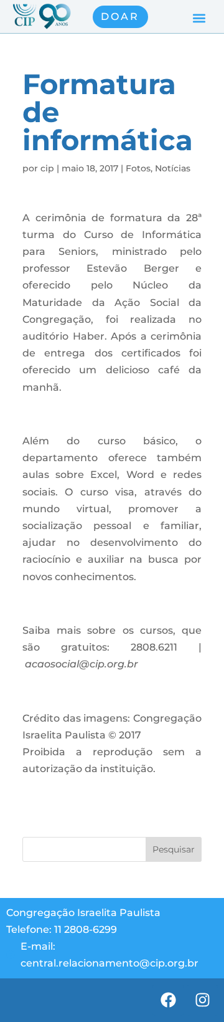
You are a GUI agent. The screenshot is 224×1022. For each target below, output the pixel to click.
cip (47, 168)
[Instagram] (202, 1000)
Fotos (138, 168)
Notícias (172, 168)
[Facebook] (168, 1000)
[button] (199, 18)
